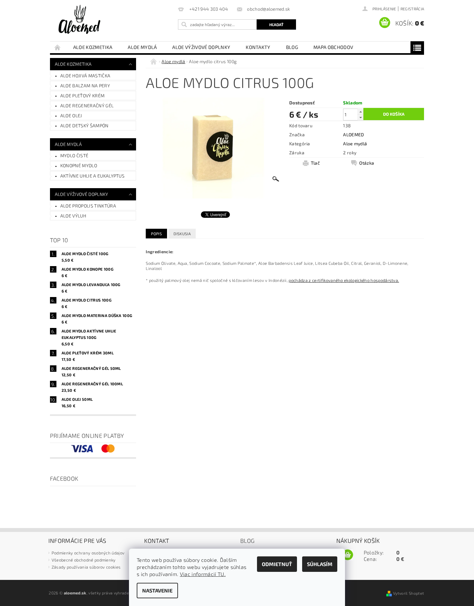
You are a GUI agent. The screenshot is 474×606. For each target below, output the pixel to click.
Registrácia (412, 8)
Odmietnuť (277, 564)
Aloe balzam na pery (85, 85)
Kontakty (258, 47)
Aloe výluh (73, 215)
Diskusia (182, 233)
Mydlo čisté (74, 155)
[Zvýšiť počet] (360, 112)
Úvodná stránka (57, 47)
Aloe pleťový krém (82, 95)
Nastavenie (157, 590)
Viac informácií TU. (203, 574)
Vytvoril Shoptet (408, 593)
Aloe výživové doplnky (201, 47)
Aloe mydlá (142, 47)
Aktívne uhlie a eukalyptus (92, 175)
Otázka (366, 163)
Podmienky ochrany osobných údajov (88, 552)
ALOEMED (353, 134)
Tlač (315, 163)
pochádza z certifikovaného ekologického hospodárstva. (344, 280)
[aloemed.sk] (79, 19)
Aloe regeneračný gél (87, 105)
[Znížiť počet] (360, 117)
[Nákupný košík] (347, 555)
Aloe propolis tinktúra (88, 205)
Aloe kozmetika (92, 47)
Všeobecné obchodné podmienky (84, 560)
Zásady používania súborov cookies (86, 567)
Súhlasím (319, 564)
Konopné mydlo (78, 165)
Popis (156, 233)
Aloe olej (71, 115)
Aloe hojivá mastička (85, 75)
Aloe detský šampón (84, 125)
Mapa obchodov (333, 47)
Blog (292, 47)
